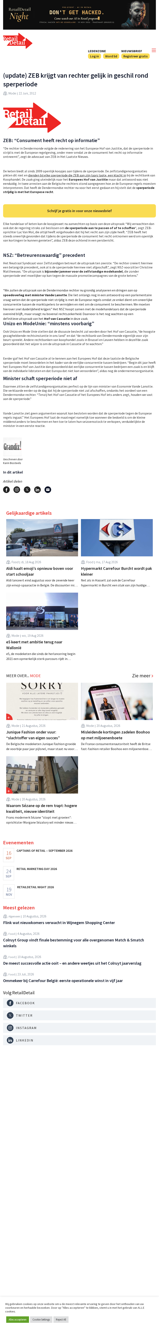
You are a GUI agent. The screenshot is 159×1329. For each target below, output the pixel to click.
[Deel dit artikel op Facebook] (6, 489)
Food (15, 562)
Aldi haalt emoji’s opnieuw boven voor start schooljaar (39, 571)
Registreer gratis (135, 56)
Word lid (111, 56)
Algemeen (14, 916)
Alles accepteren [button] (17, 1319)
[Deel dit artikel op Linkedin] (37, 489)
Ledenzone (97, 51)
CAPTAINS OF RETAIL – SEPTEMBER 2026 (44, 850)
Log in (94, 56)
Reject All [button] (61, 1319)
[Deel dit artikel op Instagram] (16, 489)
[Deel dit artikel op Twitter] (27, 489)
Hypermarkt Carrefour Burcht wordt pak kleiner (116, 571)
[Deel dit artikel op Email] (48, 489)
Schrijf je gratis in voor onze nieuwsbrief (79, 210)
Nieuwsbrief (131, 51)
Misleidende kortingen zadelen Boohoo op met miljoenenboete (115, 734)
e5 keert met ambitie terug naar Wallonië (34, 644)
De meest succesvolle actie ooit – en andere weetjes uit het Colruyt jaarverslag (72, 963)
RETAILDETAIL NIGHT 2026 (35, 887)
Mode (12, 93)
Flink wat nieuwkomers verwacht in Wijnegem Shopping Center (59, 922)
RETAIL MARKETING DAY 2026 (37, 869)
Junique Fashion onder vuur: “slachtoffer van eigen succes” (33, 734)
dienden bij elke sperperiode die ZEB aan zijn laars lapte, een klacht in (77, 175)
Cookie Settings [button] (41, 1319)
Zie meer (141, 676)
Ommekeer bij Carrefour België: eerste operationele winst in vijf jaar (63, 980)
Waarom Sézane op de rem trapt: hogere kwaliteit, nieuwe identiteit (41, 808)
